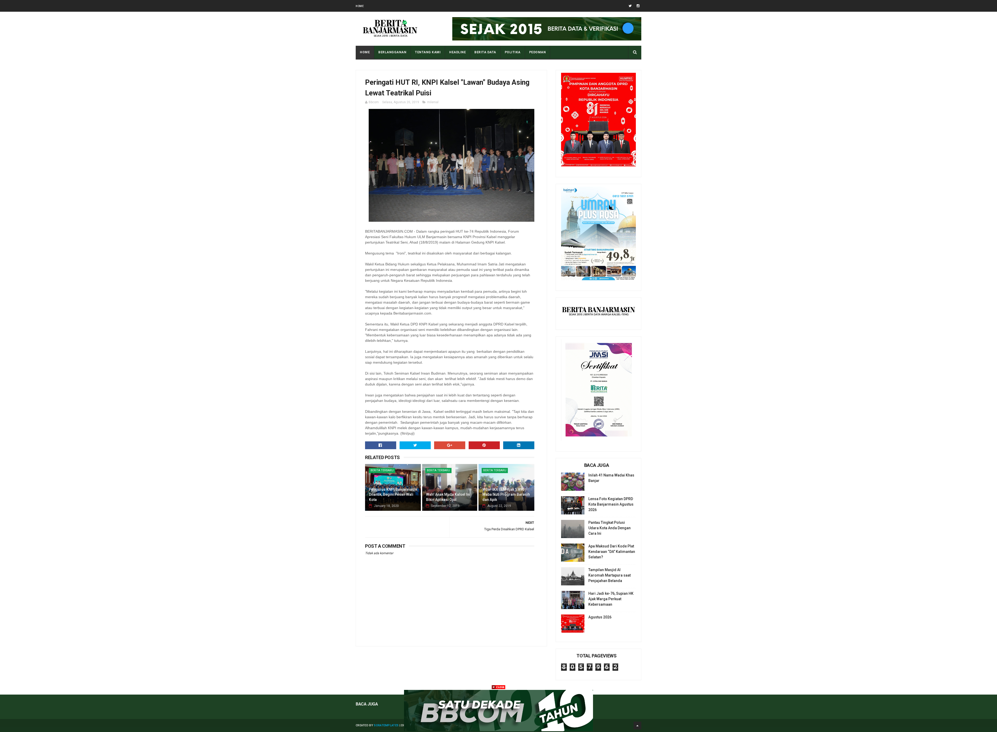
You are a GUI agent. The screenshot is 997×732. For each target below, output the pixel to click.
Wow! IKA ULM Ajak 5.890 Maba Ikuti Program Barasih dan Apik (506, 494)
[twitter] (630, 6)
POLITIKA (513, 52)
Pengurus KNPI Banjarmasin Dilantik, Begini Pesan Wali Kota (393, 494)
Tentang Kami (428, 52)
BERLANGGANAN (392, 52)
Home (360, 6)
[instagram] (638, 6)
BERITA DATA (485, 52)
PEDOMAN (537, 52)
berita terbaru (382, 470)
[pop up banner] (498, 730)
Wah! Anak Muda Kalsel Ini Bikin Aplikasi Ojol (448, 497)
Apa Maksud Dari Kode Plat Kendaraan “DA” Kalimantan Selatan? (611, 551)
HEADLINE (457, 52)
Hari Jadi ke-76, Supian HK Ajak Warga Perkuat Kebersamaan (611, 598)
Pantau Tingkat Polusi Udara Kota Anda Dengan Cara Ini (609, 527)
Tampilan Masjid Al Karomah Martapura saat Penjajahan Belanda (609, 575)
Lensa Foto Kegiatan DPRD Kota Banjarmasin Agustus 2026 (611, 504)
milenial (433, 102)
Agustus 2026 (599, 617)
